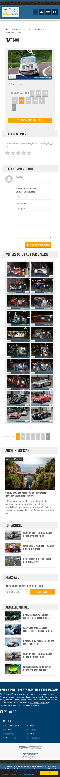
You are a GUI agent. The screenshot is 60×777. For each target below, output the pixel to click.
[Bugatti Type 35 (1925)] (18, 318)
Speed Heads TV (12, 725)
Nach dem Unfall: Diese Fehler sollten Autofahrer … (38, 629)
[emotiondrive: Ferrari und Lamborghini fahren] (30, 747)
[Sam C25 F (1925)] (42, 285)
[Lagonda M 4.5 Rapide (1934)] (42, 350)
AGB (32, 733)
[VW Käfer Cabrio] (18, 398)
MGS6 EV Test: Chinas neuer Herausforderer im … (37, 534)
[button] (11, 65)
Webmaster (10, 733)
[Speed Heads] (10, 12)
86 (45, 93)
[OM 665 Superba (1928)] (42, 318)
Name (19, 177)
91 (42, 100)
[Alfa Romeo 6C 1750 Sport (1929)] (42, 302)
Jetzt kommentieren (40, 244)
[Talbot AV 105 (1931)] (18, 350)
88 (21, 100)
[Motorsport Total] (30, 755)
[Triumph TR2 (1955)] (42, 414)
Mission (33, 725)
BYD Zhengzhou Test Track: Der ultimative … (37, 560)
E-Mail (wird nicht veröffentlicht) (26, 190)
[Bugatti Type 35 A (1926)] (18, 334)
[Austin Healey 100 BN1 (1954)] (42, 398)
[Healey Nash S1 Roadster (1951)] (42, 269)
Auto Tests (26, 697)
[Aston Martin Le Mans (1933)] (18, 366)
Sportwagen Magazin (39, 702)
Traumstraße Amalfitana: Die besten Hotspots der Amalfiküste (26, 494)
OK (49, 772)
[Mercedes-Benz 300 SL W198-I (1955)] (42, 382)
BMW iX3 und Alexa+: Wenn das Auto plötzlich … (38, 642)
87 (14, 100)
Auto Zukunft (20, 699)
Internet (21, 203)
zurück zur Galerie (30, 120)
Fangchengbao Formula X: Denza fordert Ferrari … (37, 668)
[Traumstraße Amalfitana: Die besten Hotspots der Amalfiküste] (30, 473)
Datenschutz (10, 737)
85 (38, 93)
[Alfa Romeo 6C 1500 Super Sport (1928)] (18, 302)
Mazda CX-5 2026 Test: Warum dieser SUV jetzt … (38, 547)
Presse (33, 729)
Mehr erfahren (29, 774)
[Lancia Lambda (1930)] (42, 334)
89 (28, 100)
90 (35, 100)
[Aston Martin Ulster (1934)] (18, 382)
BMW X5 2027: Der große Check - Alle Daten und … (36, 616)
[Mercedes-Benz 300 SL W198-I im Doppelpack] (18, 414)
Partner (8, 729)
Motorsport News (13, 697)
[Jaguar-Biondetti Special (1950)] (18, 269)
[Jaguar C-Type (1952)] (18, 285)
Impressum (35, 737)
